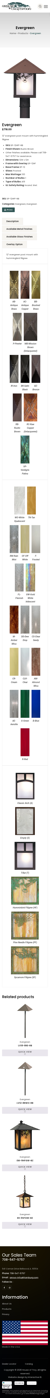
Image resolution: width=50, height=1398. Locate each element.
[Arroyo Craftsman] (16, 6)
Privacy (5, 1314)
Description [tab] (12, 221)
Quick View (25, 1051)
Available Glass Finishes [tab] (19, 236)
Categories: (8, 203)
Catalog (29, 1364)
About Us (7, 1303)
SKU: (4, 198)
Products (6, 1308)
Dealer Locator (9, 1364)
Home (12, 33)
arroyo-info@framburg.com (24, 1277)
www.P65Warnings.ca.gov (35, 1394)
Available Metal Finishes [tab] (19, 228)
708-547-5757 (13, 1259)
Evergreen (20, 203)
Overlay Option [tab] (14, 244)
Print (9, 209)
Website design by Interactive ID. (25, 1377)
